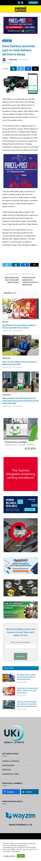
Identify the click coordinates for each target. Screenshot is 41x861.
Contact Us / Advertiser (10, 761)
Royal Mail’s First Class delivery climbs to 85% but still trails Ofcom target (27, 690)
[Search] (37, 9)
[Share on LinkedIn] (13, 68)
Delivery (7, 41)
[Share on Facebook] (28, 68)
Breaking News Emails (10, 774)
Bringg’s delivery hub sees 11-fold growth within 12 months (12, 279)
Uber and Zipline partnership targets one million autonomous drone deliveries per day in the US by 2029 (20, 400)
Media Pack (6, 769)
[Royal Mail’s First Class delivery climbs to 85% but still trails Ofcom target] (20, 309)
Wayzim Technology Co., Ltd (20, 824)
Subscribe (33, 2)
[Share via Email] (35, 68)
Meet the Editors (8, 765)
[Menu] (3, 9)
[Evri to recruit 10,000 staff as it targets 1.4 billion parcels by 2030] (20, 345)
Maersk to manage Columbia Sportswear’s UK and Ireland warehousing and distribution (27, 704)
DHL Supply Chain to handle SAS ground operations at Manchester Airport (26, 676)
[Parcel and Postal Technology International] (20, 9)
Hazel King (13, 59)
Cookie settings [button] (9, 856)
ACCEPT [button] (20, 856)
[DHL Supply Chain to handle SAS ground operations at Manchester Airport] (8, 677)
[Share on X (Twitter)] (20, 68)
